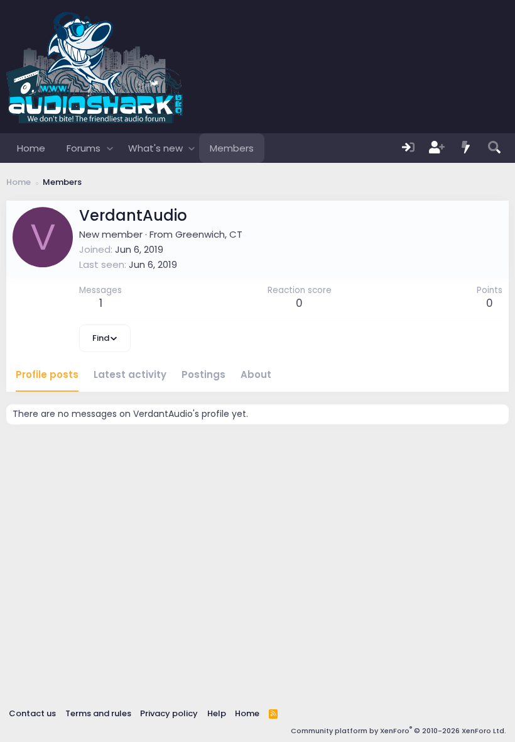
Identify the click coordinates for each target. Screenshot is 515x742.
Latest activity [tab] (130, 374)
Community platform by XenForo (398, 731)
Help (216, 713)
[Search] (494, 148)
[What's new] (466, 148)
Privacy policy (169, 713)
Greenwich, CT (208, 234)
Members (232, 148)
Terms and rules (98, 713)
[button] (109, 148)
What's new (155, 148)
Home (31, 148)
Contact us (32, 713)
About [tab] (256, 374)
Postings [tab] (203, 374)
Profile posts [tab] (47, 374)
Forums (83, 148)
